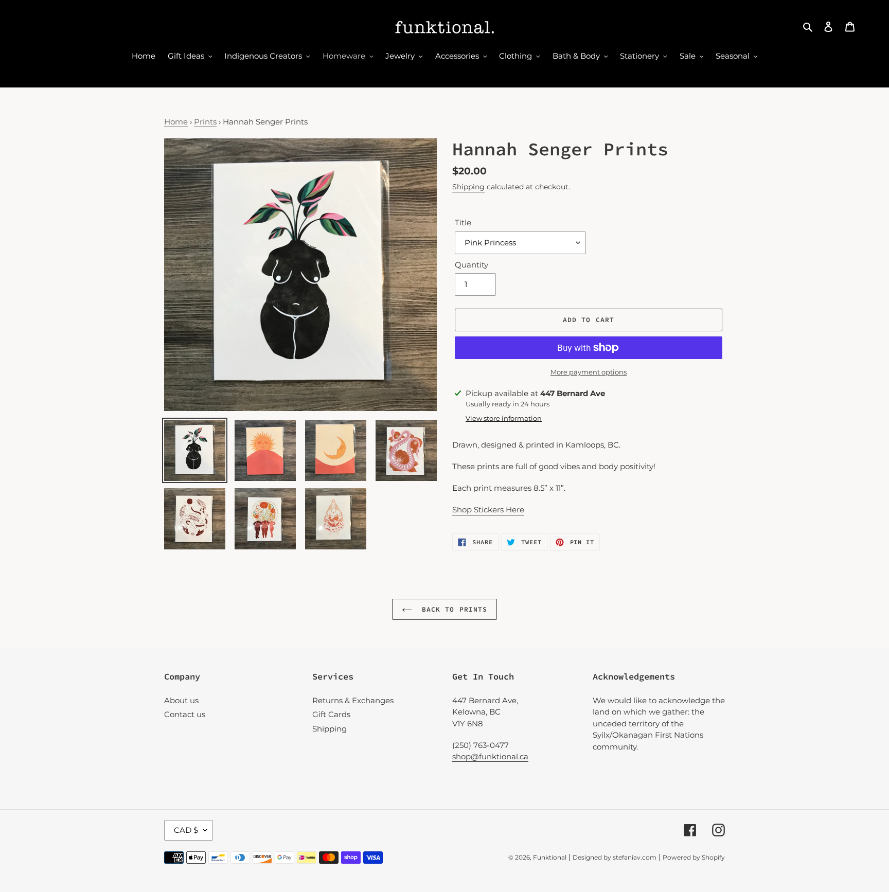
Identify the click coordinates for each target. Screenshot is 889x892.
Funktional (549, 857)
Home (176, 122)
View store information (504, 418)
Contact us (184, 714)
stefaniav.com (634, 857)
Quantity (471, 265)
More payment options (588, 372)
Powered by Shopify (694, 857)
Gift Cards (331, 714)
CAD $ (186, 830)
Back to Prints (452, 609)
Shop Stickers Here (488, 509)
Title (463, 222)
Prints (205, 122)
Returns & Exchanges (353, 700)
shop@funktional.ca (490, 756)
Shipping (468, 186)
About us (181, 700)
